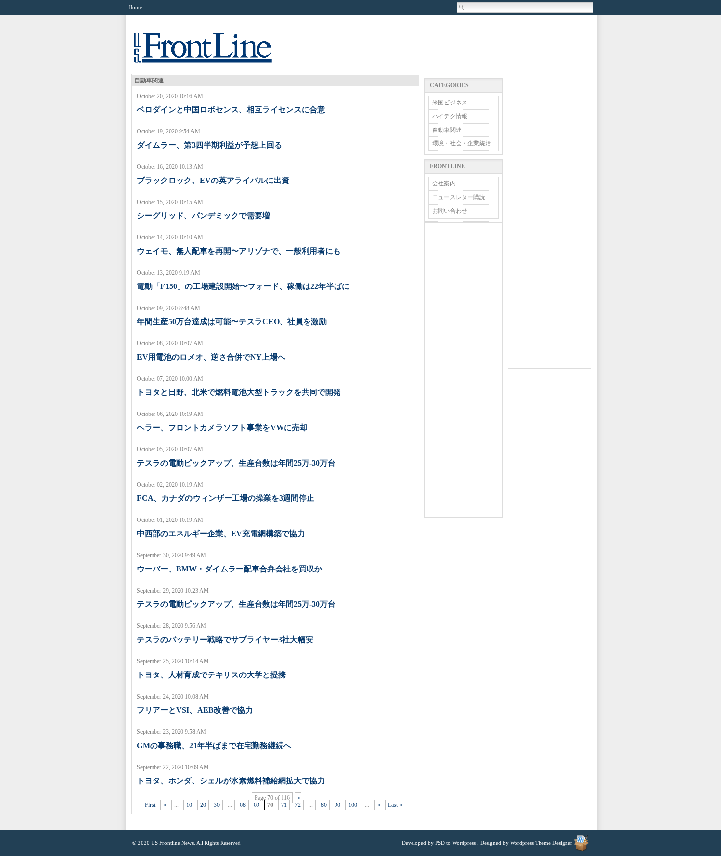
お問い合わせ (449, 211)
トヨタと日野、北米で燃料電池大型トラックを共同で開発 (239, 392)
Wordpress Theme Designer (541, 843)
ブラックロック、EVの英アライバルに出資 (213, 180)
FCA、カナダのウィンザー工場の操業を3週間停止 (225, 498)
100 (352, 805)
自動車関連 (447, 130)
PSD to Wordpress (455, 843)
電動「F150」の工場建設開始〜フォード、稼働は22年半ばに (243, 286)
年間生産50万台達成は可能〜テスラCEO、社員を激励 (232, 321)
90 (337, 805)
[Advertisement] (463, 370)
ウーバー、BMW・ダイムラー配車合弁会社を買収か (229, 569)
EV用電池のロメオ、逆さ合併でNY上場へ (211, 357)
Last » (395, 805)
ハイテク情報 (449, 116)
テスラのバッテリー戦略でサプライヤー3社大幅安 (225, 639)
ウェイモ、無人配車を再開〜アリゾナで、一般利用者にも (239, 251)
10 (189, 805)
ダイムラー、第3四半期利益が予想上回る (209, 145)
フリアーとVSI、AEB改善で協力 (195, 710)
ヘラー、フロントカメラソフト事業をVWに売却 (222, 427)
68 (243, 805)
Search (462, 7)
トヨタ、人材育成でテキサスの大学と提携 (211, 675)
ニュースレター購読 (458, 197)
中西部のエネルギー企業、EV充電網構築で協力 (221, 533)
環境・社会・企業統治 (461, 143)
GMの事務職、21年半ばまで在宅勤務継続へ (214, 745)
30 (217, 805)
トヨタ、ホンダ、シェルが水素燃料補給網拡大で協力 (231, 781)
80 (324, 805)
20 (203, 805)
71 (284, 805)
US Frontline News (212, 53)
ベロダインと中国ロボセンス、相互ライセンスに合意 (231, 109)
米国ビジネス (449, 102)
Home (135, 7)
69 (256, 805)
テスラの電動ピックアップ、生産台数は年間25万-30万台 (236, 463)
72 (298, 805)
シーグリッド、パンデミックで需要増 (203, 215)
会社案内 (444, 183)
